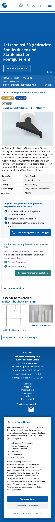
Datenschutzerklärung (21, 513)
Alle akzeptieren (27, 499)
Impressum (38, 513)
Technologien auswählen (27, 505)
